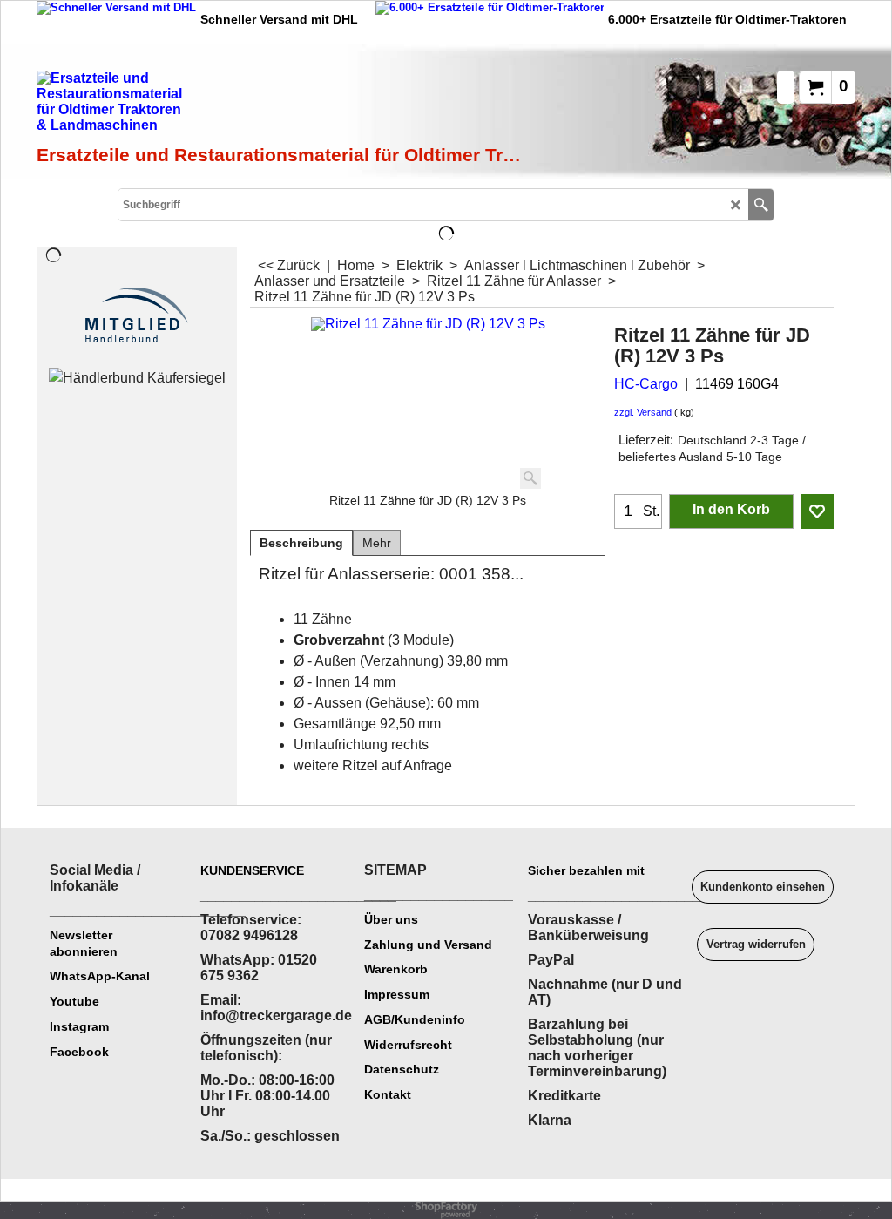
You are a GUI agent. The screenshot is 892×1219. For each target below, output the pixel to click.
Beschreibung (301, 543)
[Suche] (761, 204)
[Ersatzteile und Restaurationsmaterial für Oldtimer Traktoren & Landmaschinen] (233, 105)
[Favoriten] (817, 511)
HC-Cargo (646, 383)
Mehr (376, 543)
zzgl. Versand (643, 412)
